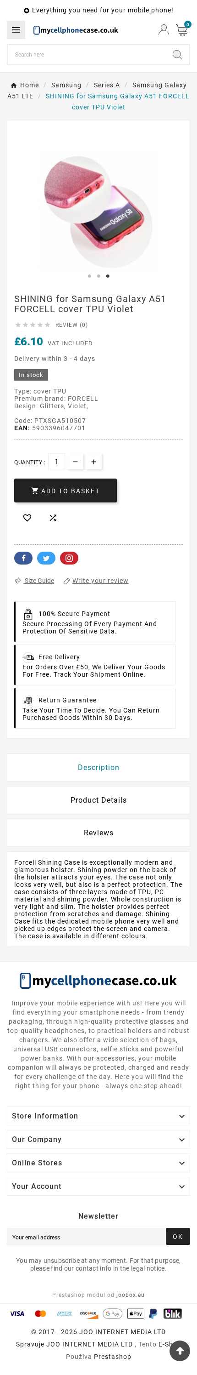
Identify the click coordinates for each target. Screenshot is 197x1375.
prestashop (112, 1356)
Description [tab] (99, 767)
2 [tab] (98, 276)
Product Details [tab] (99, 800)
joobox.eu (130, 1295)
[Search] (177, 55)
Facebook (23, 558)
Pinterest (69, 558)
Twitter (46, 558)
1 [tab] (89, 276)
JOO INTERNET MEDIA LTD (89, 1344)
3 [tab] (107, 276)
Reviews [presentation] (99, 832)
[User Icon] (164, 29)
